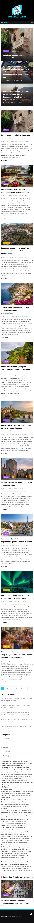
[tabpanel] (17, 44)
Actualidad (6, 243)
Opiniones (6, 751)
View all (29, 877)
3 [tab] (27, 30)
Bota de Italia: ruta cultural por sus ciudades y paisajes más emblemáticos (15, 310)
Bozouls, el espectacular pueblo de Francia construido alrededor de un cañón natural (15, 251)
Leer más (4, 160)
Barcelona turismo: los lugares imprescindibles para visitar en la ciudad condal (14, 903)
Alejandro (7, 80)
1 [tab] (22, 30)
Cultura (6, 51)
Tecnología (6, 756)
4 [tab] (30, 30)
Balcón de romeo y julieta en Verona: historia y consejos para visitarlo (13, 58)
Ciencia (5, 743)
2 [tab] (25, 30)
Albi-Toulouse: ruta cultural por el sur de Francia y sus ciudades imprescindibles (16, 428)
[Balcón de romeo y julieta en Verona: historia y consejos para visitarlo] (17, 44)
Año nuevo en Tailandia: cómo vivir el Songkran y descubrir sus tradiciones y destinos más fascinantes (16, 654)
